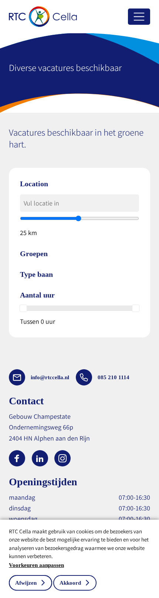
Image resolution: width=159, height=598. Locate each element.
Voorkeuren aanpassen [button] (36, 565)
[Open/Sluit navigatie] (139, 17)
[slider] (23, 308)
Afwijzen (26, 583)
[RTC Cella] (43, 16)
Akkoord (70, 583)
